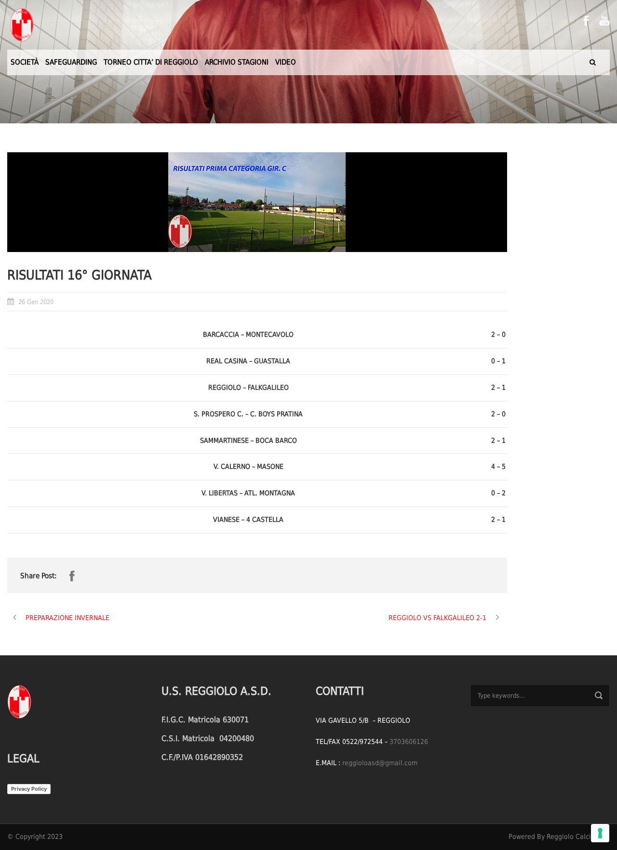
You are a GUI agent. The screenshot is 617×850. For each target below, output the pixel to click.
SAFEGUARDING (71, 62)
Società (25, 62)
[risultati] (257, 202)
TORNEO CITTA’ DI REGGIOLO (151, 62)
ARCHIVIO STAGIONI (236, 62)
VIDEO (285, 62)
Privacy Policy (29, 788)
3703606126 (408, 741)
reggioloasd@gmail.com (379, 763)
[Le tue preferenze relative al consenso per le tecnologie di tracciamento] (600, 833)
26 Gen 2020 (36, 301)
